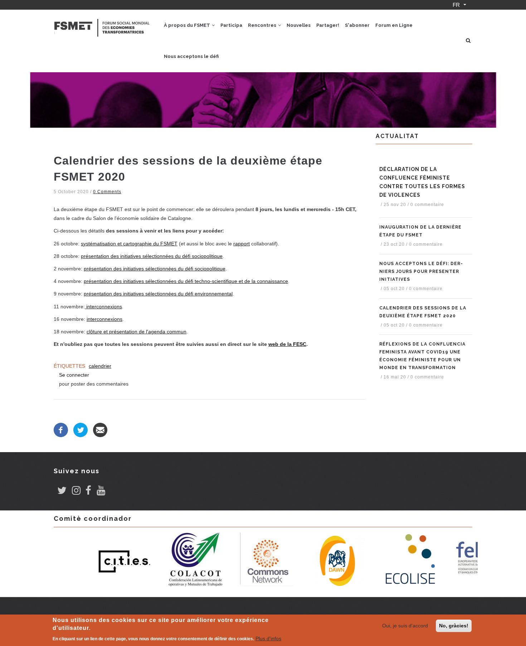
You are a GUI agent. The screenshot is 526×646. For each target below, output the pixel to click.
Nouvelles (299, 25)
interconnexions (103, 306)
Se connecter (74, 375)
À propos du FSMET (187, 25)
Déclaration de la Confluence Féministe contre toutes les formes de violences (422, 182)
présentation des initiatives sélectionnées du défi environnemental (158, 294)
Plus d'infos (268, 638)
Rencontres (262, 25)
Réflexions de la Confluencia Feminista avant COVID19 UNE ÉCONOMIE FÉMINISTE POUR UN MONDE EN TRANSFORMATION (422, 356)
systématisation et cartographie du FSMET (129, 243)
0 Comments (107, 191)
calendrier (100, 366)
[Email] (100, 430)
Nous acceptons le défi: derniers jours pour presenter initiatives (421, 271)
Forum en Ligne (394, 25)
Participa (231, 25)
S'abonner (357, 25)
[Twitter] (80, 430)
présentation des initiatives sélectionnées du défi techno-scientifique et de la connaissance (186, 281)
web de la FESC (287, 344)
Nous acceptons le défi (191, 56)
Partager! (327, 25)
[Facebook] (61, 430)
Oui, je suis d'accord (405, 625)
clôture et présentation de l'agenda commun (136, 331)
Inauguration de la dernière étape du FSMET (420, 231)
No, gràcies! (453, 625)
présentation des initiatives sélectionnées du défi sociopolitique (152, 256)
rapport (241, 243)
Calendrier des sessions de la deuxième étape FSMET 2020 (422, 311)
